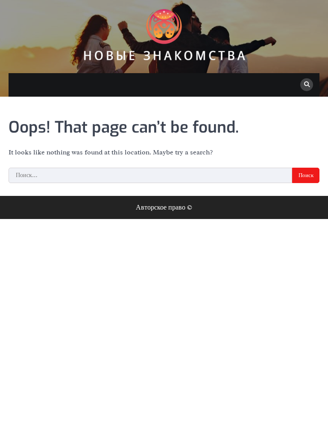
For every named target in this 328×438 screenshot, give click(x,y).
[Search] (306, 84)
